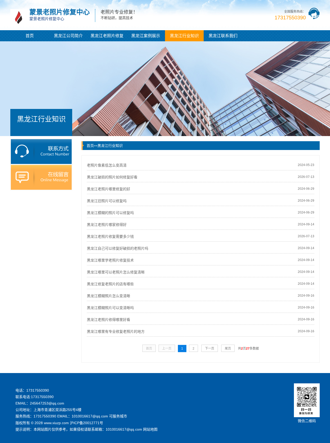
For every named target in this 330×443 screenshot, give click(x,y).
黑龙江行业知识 (184, 36)
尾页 (228, 348)
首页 (30, 36)
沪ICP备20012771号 (86, 423)
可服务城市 (118, 416)
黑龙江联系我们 (223, 36)
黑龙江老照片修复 (106, 36)
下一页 (209, 348)
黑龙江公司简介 (68, 36)
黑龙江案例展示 (145, 36)
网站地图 (150, 429)
